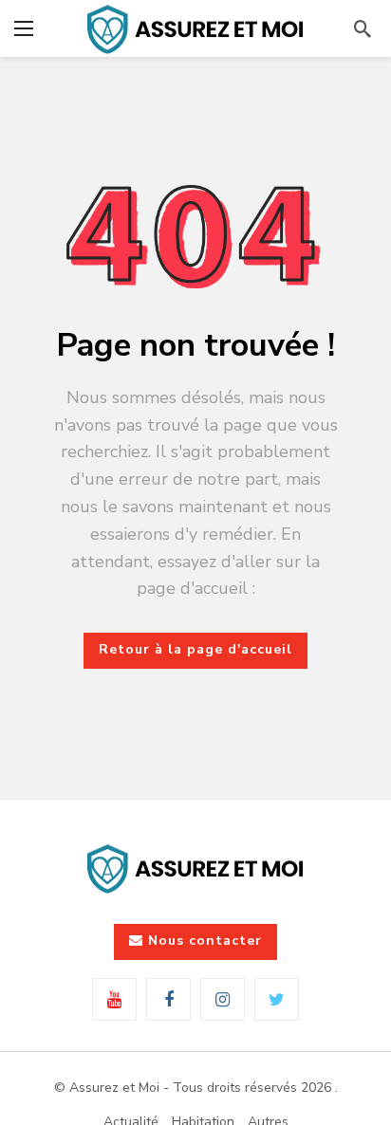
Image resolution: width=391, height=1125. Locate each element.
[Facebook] (168, 999)
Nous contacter (205, 940)
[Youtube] (114, 999)
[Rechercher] (362, 28)
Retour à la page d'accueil (195, 649)
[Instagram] (222, 999)
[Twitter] (276, 999)
